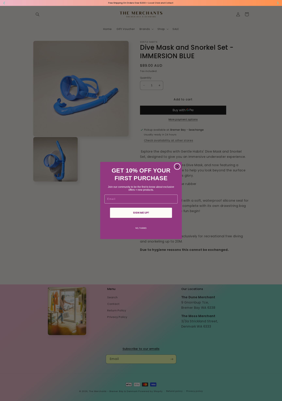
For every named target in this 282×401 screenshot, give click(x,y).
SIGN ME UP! (141, 213)
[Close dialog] (177, 166)
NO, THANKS (141, 228)
